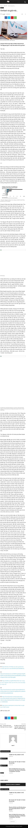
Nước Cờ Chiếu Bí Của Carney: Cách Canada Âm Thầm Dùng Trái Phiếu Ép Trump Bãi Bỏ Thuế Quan (17, 770)
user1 (4, 14)
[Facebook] (6, 17)
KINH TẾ (5, 5)
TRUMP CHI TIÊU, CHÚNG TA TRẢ (16, 754)
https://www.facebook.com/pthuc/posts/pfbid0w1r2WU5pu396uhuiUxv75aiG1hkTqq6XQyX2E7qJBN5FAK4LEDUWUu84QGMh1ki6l (12, 691)
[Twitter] (9, 17)
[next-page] (3, 776)
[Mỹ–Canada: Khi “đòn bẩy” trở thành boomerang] (4, 763)
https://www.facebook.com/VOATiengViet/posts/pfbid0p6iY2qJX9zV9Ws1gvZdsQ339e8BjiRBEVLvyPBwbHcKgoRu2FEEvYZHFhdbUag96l (13, 675)
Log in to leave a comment (13, 784)
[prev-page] (1, 776)
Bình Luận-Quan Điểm (3, 758)
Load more (13, 821)
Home (1, 5)
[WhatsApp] (15, 17)
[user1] (1, 14)
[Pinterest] (12, 17)
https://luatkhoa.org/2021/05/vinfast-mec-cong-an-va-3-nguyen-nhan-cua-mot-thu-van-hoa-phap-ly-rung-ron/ (12, 682)
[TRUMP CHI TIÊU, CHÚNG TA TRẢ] (4, 756)
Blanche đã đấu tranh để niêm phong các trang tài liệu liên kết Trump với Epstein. (17, 808)
